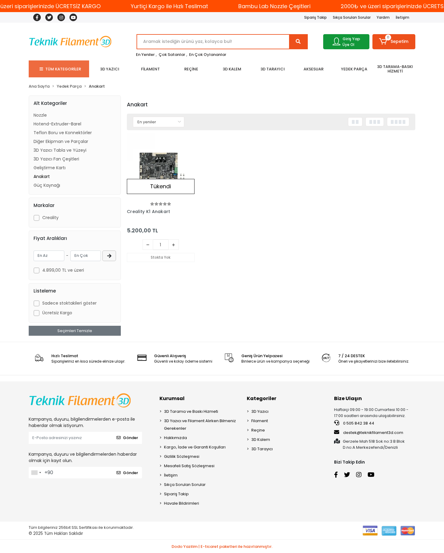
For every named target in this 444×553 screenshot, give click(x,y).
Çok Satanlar (172, 54)
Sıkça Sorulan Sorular (352, 17)
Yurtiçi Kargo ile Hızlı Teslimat (169, 6)
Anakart (42, 176)
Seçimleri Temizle (74, 331)
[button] (394, 41)
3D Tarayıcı (262, 449)
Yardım (383, 17)
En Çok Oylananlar (207, 54)
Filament (259, 421)
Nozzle (40, 115)
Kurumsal (172, 398)
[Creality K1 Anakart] (161, 167)
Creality (50, 218)
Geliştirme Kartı (50, 168)
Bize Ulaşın (348, 398)
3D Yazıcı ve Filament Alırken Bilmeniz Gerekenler (200, 424)
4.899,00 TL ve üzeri (63, 270)
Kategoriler (261, 398)
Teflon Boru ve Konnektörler (63, 133)
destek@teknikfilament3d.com (373, 432)
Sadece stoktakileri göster (69, 303)
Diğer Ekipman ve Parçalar (61, 141)
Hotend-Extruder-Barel (57, 124)
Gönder (130, 438)
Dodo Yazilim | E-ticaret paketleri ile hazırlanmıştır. (222, 546)
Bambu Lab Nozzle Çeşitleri (274, 6)
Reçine (258, 430)
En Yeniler (145, 54)
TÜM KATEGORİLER (63, 69)
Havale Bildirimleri (181, 503)
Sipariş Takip (315, 17)
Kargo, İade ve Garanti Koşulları (195, 447)
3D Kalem (260, 439)
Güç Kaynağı (47, 185)
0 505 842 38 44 (358, 423)
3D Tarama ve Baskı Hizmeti (191, 411)
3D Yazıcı (260, 411)
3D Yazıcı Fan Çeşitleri (56, 159)
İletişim (402, 17)
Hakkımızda (175, 438)
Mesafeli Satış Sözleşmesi (189, 466)
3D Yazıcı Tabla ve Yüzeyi (60, 150)
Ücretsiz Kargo (57, 313)
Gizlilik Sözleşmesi (181, 456)
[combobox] (36, 472)
